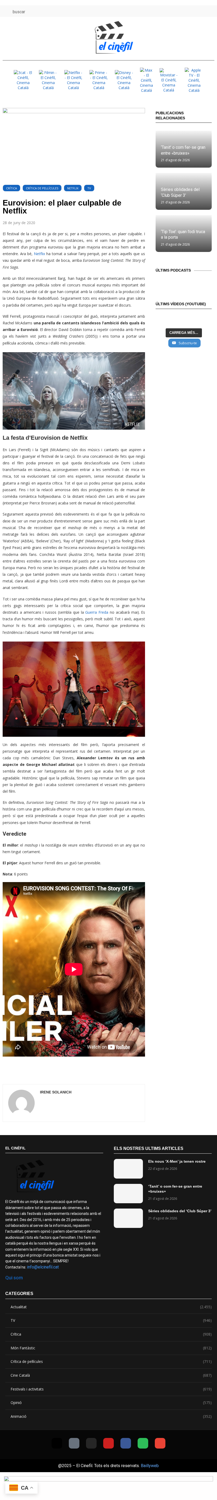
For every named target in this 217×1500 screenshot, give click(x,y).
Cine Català (111, 1375)
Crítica (11, 188)
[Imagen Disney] (124, 80)
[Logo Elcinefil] (114, 37)
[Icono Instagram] (180, 11)
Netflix (72, 188)
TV (89, 188)
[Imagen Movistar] (169, 80)
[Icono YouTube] (190, 11)
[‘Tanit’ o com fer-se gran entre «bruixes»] (128, 1193)
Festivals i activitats (111, 1389)
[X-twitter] (57, 1443)
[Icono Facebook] (199, 11)
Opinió (111, 1402)
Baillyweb (150, 1465)
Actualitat (111, 1306)
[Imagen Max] (146, 80)
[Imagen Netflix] (73, 80)
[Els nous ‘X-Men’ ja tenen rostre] (128, 1168)
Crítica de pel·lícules (42, 188)
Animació (111, 1416)
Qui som (14, 1277)
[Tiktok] (74, 1443)
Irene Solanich (55, 1092)
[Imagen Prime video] (98, 80)
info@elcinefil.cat (43, 1267)
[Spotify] (143, 1443)
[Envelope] (160, 1443)
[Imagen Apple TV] (194, 80)
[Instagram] (91, 1443)
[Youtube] (108, 1443)
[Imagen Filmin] (48, 80)
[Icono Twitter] (160, 11)
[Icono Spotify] (209, 11)
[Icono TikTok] (170, 11)
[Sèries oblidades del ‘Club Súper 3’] (128, 1218)
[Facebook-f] (125, 1443)
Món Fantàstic (111, 1347)
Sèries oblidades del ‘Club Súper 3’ (179, 1211)
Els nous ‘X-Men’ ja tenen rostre (177, 1161)
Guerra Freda (96, 612)
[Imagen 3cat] (23, 80)
